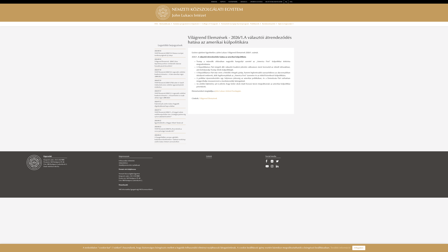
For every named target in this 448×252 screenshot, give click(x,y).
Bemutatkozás (165, 24)
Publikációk (255, 24)
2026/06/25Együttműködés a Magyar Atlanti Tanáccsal (169, 122)
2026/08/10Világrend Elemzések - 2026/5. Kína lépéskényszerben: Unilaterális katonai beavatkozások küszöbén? (168, 63)
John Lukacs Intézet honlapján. (228, 91)
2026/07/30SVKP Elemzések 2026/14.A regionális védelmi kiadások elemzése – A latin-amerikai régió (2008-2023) (170, 73)
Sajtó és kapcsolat (285, 24)
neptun (223, 2)
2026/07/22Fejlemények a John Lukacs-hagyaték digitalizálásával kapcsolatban (167, 104)
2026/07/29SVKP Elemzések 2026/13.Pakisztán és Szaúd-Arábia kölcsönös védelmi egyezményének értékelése (169, 84)
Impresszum (124, 156)
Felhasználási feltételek (127, 161)
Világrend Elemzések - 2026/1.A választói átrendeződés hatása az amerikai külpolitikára (240, 40)
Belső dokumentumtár (274, 2)
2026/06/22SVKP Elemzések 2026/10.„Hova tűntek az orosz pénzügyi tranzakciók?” (168, 129)
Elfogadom (358, 248)
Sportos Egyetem (256, 2)
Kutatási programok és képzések (186, 24)
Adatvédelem (123, 163)
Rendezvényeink (268, 24)
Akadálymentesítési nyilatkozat (129, 165)
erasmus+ (244, 2)
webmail (214, 2)
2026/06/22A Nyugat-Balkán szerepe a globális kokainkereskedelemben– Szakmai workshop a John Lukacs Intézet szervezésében (170, 139)
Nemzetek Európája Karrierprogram (235, 24)
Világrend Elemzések (208, 99)
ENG (291, 2)
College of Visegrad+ (210, 24)
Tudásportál (233, 2)
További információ (340, 248)
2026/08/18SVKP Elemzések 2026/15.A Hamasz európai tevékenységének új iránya (169, 53)
